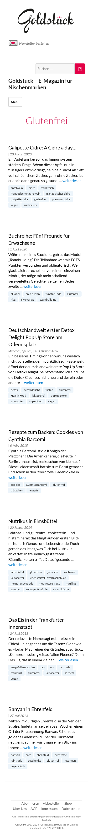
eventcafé (61, 755)
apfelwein (17, 188)
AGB (34, 809)
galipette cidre (19, 199)
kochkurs (69, 572)
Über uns (20, 809)
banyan (15, 755)
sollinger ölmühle (36, 589)
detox (14, 390)
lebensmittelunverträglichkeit (48, 578)
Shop (68, 803)
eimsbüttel (17, 572)
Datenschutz (71, 809)
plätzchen (17, 490)
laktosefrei (38, 395)
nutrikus (71, 583)
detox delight (32, 390)
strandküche (61, 589)
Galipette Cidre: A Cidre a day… (42, 147)
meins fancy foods (22, 583)
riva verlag (27, 299)
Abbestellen (52, 803)
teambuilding (48, 299)
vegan (14, 205)
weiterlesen (72, 180)
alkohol (15, 294)
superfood (35, 401)
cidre (32, 188)
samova (15, 589)
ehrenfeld (43, 755)
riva (13, 299)
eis (52, 667)
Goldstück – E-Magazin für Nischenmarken (40, 84)
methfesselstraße (49, 583)
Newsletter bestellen (34, 43)
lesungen (70, 760)
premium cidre (61, 199)
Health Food (18, 395)
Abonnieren (30, 803)
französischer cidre (58, 193)
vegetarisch (18, 766)
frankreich (47, 188)
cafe (28, 755)
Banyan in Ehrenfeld (30, 709)
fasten (49, 390)
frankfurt (16, 673)
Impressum (49, 809)
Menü (15, 102)
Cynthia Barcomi (36, 484)
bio (43, 667)
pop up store (59, 395)
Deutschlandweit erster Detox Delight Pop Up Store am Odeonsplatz (41, 337)
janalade (52, 572)
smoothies (17, 401)
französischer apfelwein (26, 193)
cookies (15, 484)
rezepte (33, 490)
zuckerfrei (30, 205)
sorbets (69, 673)
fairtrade (64, 667)
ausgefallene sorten (23, 667)
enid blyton (33, 294)
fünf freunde (53, 294)
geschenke (34, 760)
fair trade (16, 760)
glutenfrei (40, 199)
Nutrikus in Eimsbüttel (32, 521)
